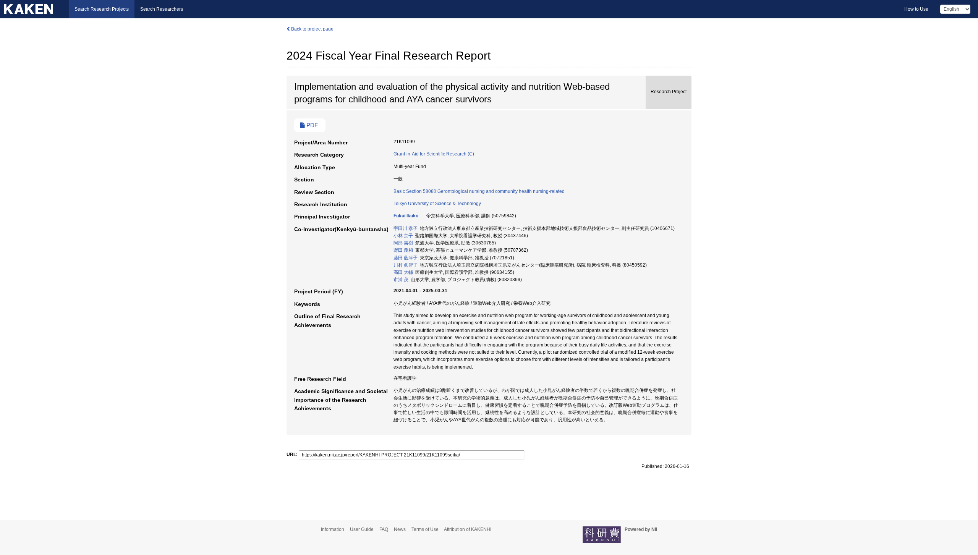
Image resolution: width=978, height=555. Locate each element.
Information (332, 529)
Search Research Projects (101, 9)
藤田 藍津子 (405, 258)
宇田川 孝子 (405, 228)
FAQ (383, 529)
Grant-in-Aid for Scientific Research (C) (433, 154)
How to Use (916, 9)
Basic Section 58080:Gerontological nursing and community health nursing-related (479, 191)
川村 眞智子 (405, 265)
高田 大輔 (403, 272)
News (400, 529)
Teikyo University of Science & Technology (437, 203)
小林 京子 (403, 235)
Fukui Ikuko (405, 215)
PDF (311, 125)
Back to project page (312, 29)
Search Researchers (161, 9)
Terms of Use (425, 529)
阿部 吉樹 (403, 243)
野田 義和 (403, 250)
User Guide (362, 529)
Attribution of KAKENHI (467, 529)
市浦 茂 (400, 279)
